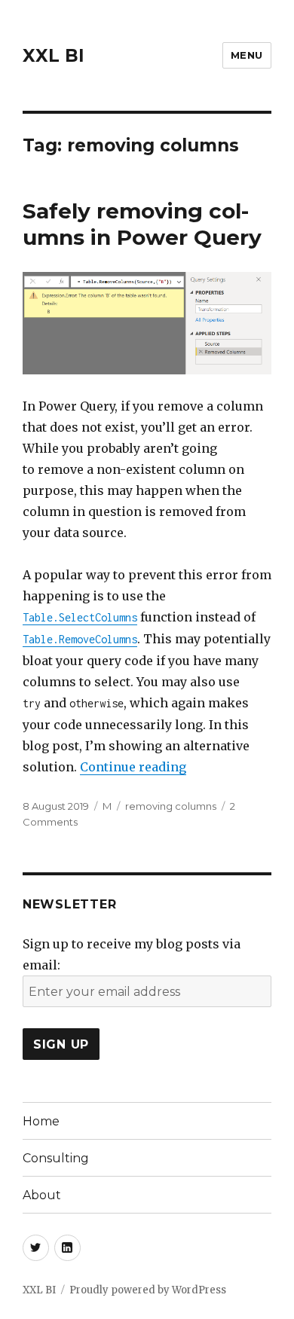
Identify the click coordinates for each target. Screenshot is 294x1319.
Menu (247, 55)
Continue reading (133, 766)
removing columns (170, 806)
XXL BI (53, 55)
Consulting (56, 1158)
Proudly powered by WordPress (147, 1290)
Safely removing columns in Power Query (142, 224)
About (42, 1195)
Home (41, 1121)
